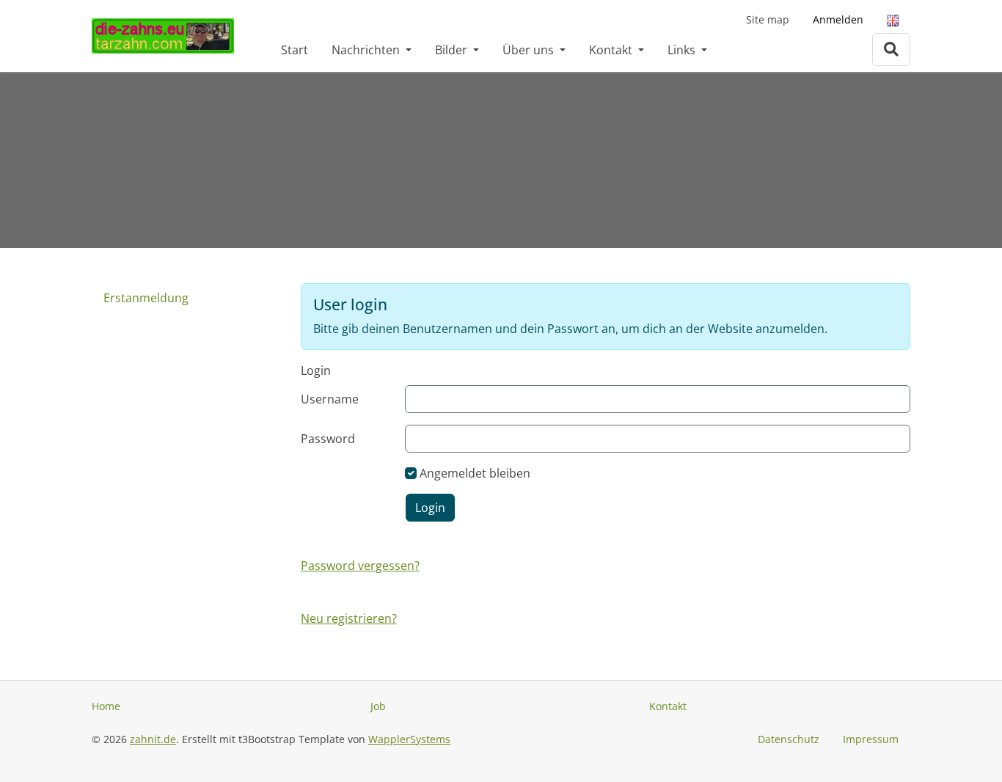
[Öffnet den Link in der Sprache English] (892, 19)
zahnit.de (153, 739)
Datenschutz (788, 739)
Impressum (871, 739)
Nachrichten (367, 50)
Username (330, 399)
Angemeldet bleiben (475, 473)
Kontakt (612, 50)
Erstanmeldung (146, 298)
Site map (767, 19)
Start (294, 50)
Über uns (529, 50)
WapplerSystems (409, 739)
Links (683, 50)
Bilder (452, 50)
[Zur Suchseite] (891, 49)
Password (328, 439)
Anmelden (838, 19)
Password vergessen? (360, 566)
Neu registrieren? (349, 618)
